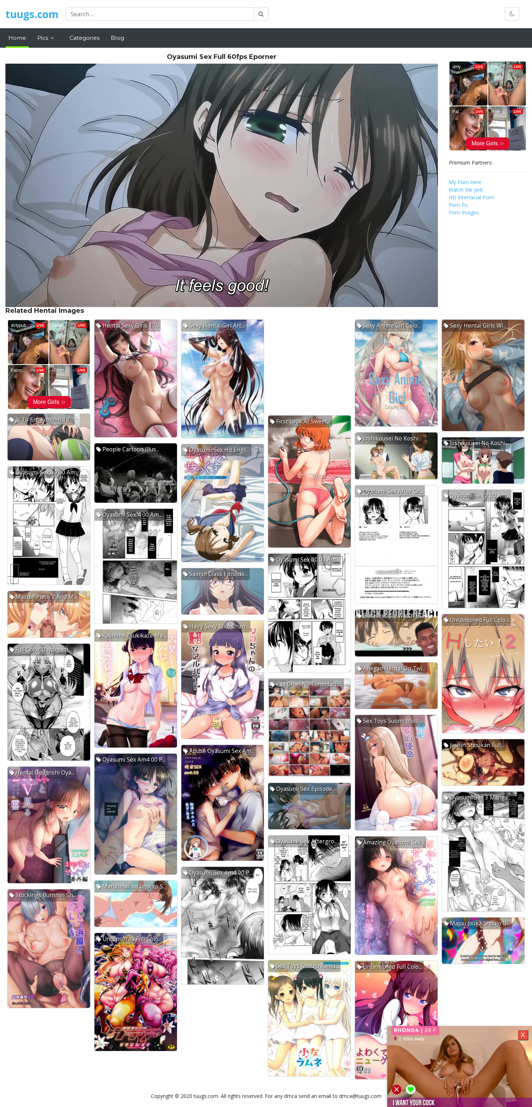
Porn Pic (458, 204)
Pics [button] (43, 37)
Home (17, 37)
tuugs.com (32, 14)
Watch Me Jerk (466, 189)
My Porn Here (465, 182)
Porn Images (464, 212)
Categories (84, 37)
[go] (261, 14)
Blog (117, 37)
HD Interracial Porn (471, 197)
